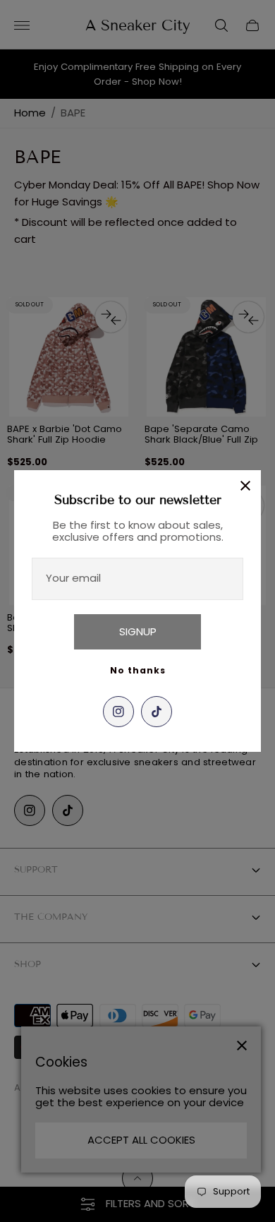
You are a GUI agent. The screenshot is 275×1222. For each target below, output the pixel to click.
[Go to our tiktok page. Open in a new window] (156, 711)
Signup (138, 631)
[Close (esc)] (245, 485)
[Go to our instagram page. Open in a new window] (118, 711)
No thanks (138, 670)
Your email (73, 578)
